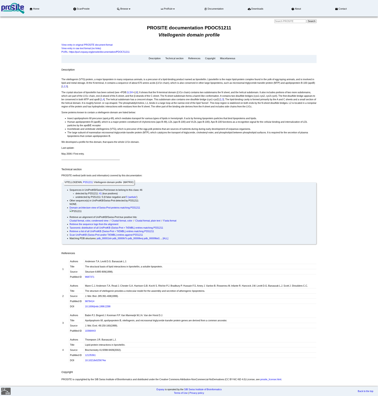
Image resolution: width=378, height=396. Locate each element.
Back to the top (365, 391)
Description (155, 58)
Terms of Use (181, 393)
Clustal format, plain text (147, 220)
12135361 (90, 355)
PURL (64, 52)
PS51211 (88, 182)
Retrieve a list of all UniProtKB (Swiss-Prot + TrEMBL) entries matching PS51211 (112, 231)
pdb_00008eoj (135, 238)
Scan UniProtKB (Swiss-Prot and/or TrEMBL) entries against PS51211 (106, 235)
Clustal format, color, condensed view (89, 220)
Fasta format (169, 220)
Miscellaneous (227, 58)
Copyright (210, 58)
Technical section (174, 58)
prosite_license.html (270, 379)
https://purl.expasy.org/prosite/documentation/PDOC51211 (99, 52)
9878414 (89, 301)
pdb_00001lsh (104, 238)
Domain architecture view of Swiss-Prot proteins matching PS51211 (105, 207)
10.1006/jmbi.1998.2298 (97, 306)
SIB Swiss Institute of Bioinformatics (203, 389)
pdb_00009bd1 (152, 238)
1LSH (130, 92)
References (194, 58)
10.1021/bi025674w (95, 360)
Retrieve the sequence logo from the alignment (94, 224)
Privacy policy (196, 393)
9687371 (89, 277)
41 (100, 193)
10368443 (90, 331)
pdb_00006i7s (119, 238)
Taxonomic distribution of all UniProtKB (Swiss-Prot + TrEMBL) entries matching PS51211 (116, 227)
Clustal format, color (121, 220)
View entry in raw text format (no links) (81, 48)
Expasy (160, 389)
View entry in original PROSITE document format (87, 45)
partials (132, 197)
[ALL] (165, 238)
